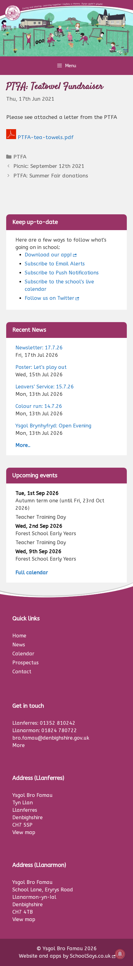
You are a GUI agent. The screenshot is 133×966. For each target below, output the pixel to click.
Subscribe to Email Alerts (55, 264)
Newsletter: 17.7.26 (39, 348)
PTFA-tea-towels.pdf (46, 137)
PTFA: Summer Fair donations (50, 176)
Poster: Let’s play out (40, 367)
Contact (21, 672)
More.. (22, 445)
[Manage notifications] (120, 954)
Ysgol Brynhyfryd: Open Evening (53, 426)
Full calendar (31, 572)
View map (23, 832)
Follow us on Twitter (49, 298)
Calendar (23, 654)
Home (19, 636)
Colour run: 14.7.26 (38, 406)
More (18, 745)
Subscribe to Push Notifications (62, 273)
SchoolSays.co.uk (90, 956)
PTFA (19, 157)
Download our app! (48, 255)
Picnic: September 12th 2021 (48, 166)
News (18, 645)
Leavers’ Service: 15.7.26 (44, 387)
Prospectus (25, 663)
